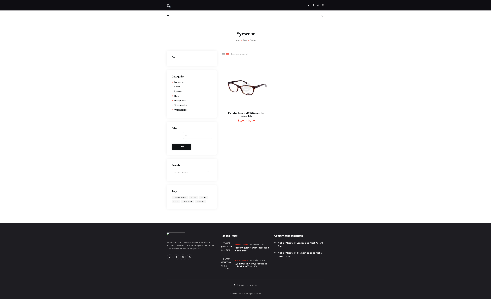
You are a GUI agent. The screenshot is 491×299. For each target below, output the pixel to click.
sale (176, 202)
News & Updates (241, 244)
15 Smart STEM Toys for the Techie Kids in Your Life (251, 265)
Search (208, 172)
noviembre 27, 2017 (257, 244)
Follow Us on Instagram (247, 285)
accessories (180, 198)
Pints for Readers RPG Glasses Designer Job (246, 115)
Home (237, 40)
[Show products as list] (227, 54)
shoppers (187, 202)
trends (200, 202)
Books (177, 87)
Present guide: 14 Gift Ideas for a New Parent (252, 249)
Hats (176, 96)
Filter (181, 147)
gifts (193, 198)
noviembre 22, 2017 (258, 260)
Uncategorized (180, 110)
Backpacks (179, 82)
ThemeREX (234, 294)
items (203, 198)
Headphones (180, 101)
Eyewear (178, 91)
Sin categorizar (180, 105)
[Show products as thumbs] (223, 54)
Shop (245, 40)
